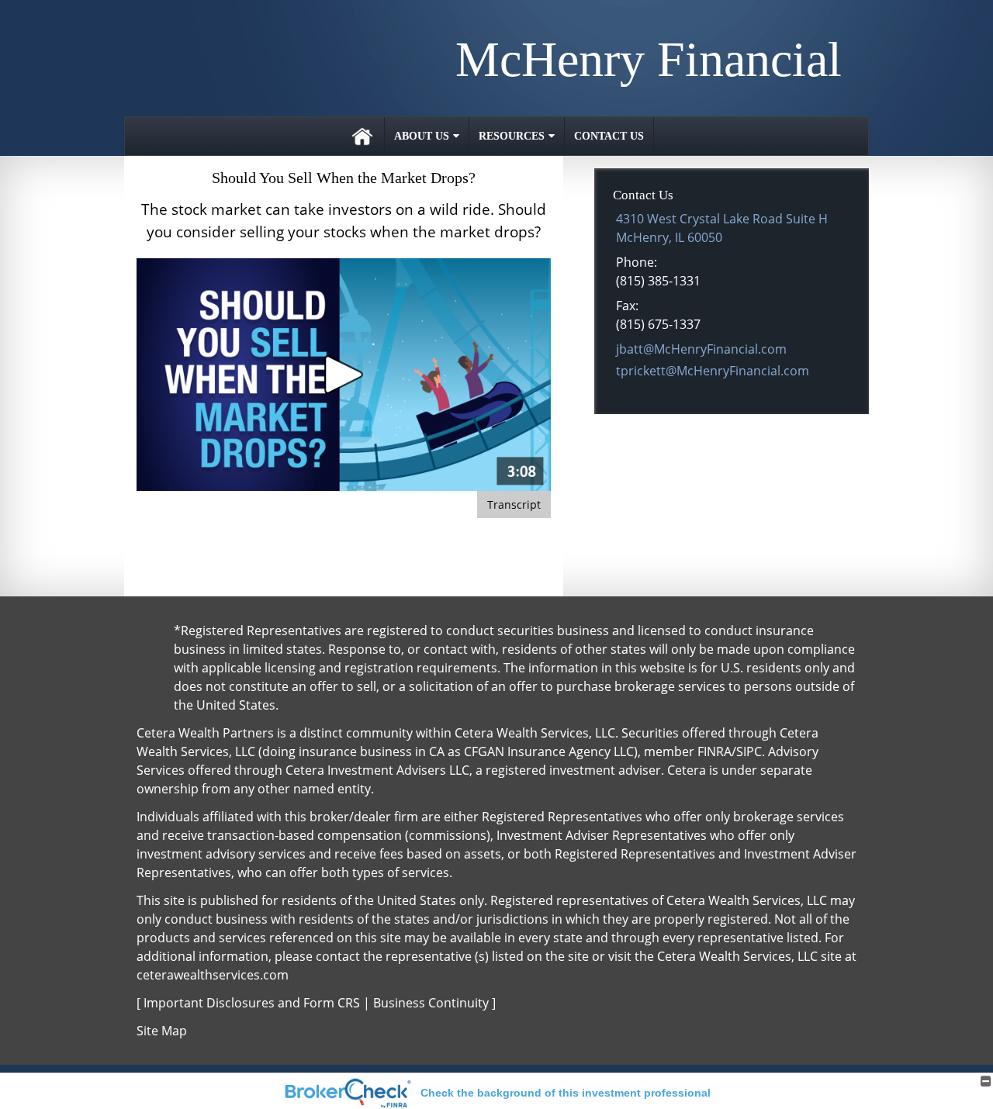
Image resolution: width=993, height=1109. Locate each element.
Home (362, 136)
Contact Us (609, 136)
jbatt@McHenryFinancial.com (701, 349)
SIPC (749, 751)
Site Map (162, 1030)
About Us (421, 136)
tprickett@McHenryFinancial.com (712, 370)
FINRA (714, 751)
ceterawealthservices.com (213, 974)
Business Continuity (431, 1002)
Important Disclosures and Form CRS (252, 1002)
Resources (512, 136)
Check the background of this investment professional (565, 1093)
